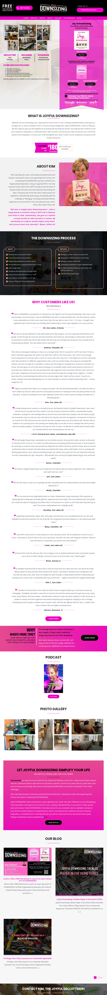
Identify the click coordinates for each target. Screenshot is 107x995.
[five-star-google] (69, 101)
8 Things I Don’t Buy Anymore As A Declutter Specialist (28, 958)
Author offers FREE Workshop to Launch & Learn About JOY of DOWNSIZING (27, 880)
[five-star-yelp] (93, 101)
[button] (81, 97)
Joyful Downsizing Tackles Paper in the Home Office (79, 899)
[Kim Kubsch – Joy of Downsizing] (81, 31)
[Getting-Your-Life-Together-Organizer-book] (82, 65)
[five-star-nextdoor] (81, 101)
